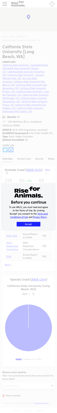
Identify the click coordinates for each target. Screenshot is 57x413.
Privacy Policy (40, 216)
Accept (28, 224)
